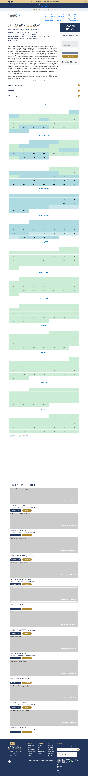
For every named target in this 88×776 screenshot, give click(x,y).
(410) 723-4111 (13, 755)
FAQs (39, 747)
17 (74, 176)
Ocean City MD (41, 762)
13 (33, 176)
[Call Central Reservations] (12, 2)
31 (23, 131)
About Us (40, 745)
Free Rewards (31, 751)
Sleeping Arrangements (15, 85)
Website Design (31, 762)
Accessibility (50, 753)
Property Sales (41, 751)
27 (34, 184)
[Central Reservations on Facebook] (9, 2)
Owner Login (50, 745)
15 (54, 176)
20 (14, 154)
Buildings (30, 747)
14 (44, 176)
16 (64, 176)
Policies (30, 753)
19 (74, 150)
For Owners (50, 747)
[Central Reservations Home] (44, 5)
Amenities (11, 90)
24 (24, 127)
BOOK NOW (27, 510)
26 (44, 127)
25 (34, 127)
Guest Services (31, 749)
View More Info (15, 510)
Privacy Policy (51, 751)
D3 (36, 762)
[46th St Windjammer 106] (26, 17)
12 (44, 119)
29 (34, 157)
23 (44, 154)
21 (23, 154)
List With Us (50, 749)
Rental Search (31, 745)
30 (14, 131)
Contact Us (40, 753)
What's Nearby (12, 96)
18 (64, 150)
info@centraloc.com (14, 758)
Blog (39, 749)
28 (24, 157)
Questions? (70, 56)
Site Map (50, 755)
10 (34, 199)
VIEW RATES (70, 53)
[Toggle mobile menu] (85, 1)
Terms (29, 755)
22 (34, 154)
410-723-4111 (56, 1)
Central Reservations (37, 9)
